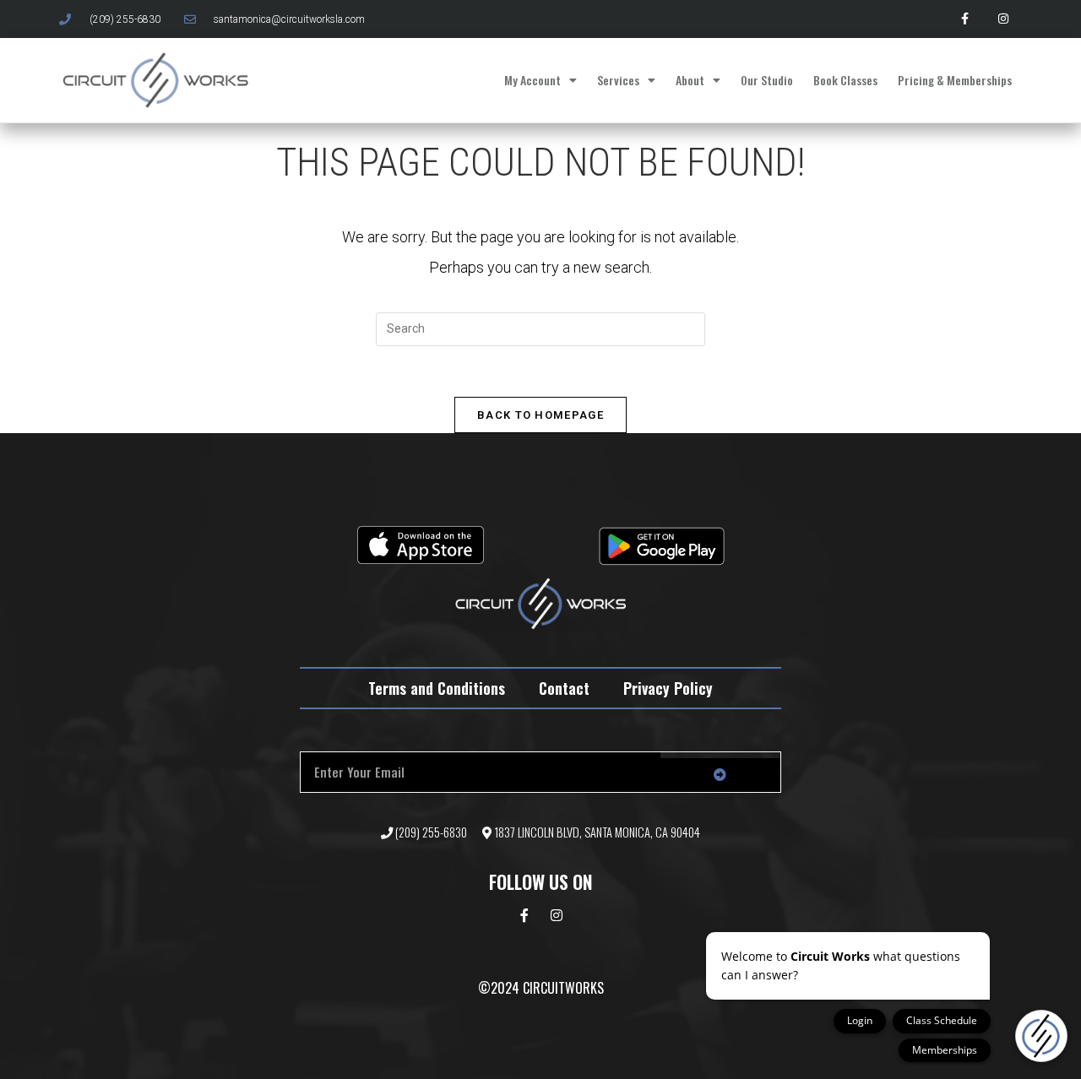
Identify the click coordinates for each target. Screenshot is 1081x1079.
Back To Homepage (540, 415)
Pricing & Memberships (955, 80)
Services (618, 80)
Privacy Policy (668, 688)
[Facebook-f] (965, 19)
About (690, 80)
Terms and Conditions (436, 688)
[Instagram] (1003, 19)
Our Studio (767, 80)
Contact (564, 688)
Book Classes (845, 80)
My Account (532, 80)
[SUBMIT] (720, 775)
